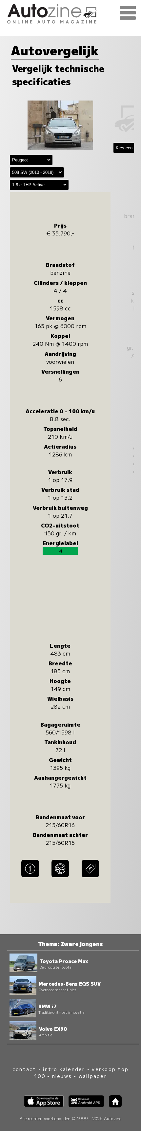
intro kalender (64, 1069)
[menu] (128, 13)
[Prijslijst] (90, 877)
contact (24, 1069)
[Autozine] (70, 12)
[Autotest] (60, 877)
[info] (30, 877)
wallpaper (93, 1075)
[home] (113, 1105)
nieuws (62, 1075)
